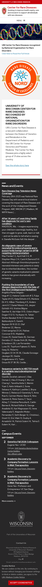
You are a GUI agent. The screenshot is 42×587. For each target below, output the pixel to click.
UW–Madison (16, 2)
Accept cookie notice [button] (21, 583)
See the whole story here (17, 165)
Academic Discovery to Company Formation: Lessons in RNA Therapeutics (22, 462)
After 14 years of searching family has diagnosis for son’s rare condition (19, 221)
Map (20, 559)
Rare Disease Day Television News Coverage (19, 192)
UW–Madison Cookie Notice (13, 577)
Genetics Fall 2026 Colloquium (22, 441)
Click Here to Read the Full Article (15, 53)
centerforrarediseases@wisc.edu (23, 562)
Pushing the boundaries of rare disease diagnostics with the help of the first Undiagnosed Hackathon (20, 287)
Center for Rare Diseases (22, 7)
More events (7, 501)
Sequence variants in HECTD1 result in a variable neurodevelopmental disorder (20, 371)
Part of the (21, 534)
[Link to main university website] (21, 527)
